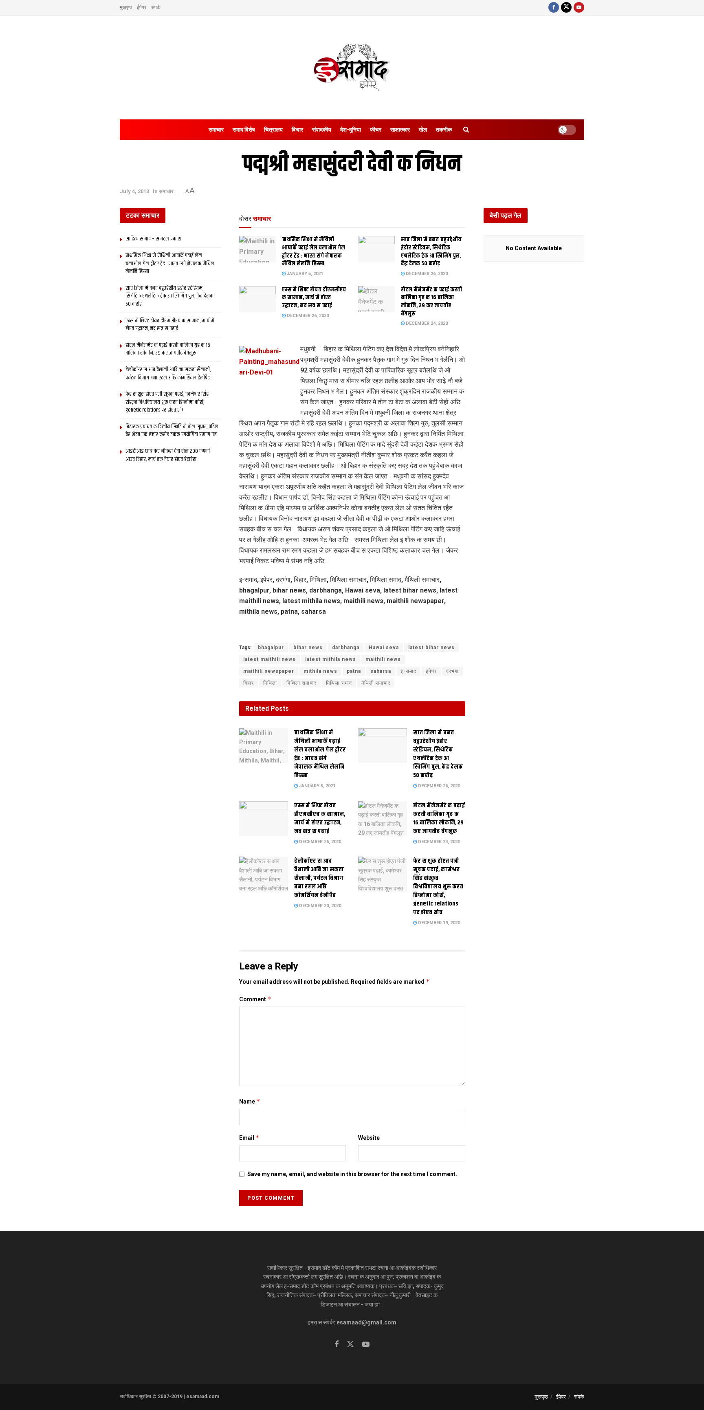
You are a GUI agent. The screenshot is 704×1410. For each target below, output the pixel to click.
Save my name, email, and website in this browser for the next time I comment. (352, 1174)
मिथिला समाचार (301, 683)
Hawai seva (384, 647)
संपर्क (156, 7)
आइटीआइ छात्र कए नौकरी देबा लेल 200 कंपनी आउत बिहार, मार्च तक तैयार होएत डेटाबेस (167, 455)
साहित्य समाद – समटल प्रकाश (153, 238)
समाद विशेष (244, 129)
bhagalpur (271, 647)
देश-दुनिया (350, 129)
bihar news (308, 647)
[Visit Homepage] (352, 67)
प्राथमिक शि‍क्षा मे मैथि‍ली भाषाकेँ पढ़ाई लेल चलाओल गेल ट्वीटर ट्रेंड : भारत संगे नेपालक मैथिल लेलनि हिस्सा (313, 251)
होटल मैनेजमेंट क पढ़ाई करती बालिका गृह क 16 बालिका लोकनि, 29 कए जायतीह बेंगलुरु (431, 301)
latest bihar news (431, 647)
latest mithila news (330, 659)
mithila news (320, 671)
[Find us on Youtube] (579, 7)
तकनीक (444, 129)
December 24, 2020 (426, 323)
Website (369, 1138)
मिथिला (270, 683)
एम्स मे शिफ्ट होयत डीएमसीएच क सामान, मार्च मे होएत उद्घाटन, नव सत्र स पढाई (314, 297)
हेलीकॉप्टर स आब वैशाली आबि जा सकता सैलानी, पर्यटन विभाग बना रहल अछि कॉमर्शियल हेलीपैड (319, 878)
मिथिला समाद (339, 683)
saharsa (380, 671)
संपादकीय (321, 129)
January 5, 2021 (304, 273)
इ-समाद (408, 671)
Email (249, 1137)
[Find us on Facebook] (553, 7)
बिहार (248, 683)
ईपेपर (141, 7)
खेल (423, 129)
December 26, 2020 (426, 273)
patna (354, 671)
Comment (255, 999)
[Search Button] (466, 129)
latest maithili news (269, 659)
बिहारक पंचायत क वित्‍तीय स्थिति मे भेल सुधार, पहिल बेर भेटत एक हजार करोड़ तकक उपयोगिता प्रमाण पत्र (171, 430)
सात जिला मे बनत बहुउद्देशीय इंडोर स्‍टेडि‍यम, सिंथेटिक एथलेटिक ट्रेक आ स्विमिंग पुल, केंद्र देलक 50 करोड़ (431, 251)
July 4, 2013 (134, 191)
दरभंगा (452, 671)
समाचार (216, 129)
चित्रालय (273, 129)
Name (249, 1101)
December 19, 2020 (438, 922)
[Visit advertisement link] (352, 630)
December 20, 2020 (319, 905)
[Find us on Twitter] (566, 7)
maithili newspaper (268, 671)
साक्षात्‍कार (400, 129)
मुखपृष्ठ (126, 7)
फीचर (375, 129)
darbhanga (345, 647)
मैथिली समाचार (375, 683)
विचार (297, 129)
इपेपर (431, 671)
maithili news (383, 659)
